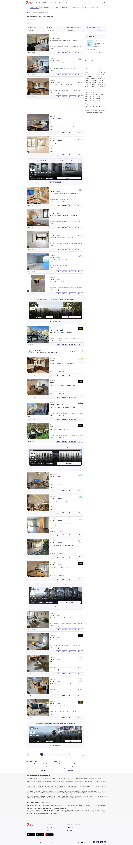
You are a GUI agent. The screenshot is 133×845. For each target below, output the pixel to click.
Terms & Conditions (31, 842)
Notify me (72, 351)
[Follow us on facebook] (97, 842)
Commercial (53, 2)
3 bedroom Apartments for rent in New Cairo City (96, 65)
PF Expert (69, 830)
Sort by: (95, 23)
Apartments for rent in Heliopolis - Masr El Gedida (96, 94)
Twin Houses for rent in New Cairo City (94, 82)
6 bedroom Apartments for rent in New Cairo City (96, 86)
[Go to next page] (83, 754)
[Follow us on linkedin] (105, 842)
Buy (36, 2)
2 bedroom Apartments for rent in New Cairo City (96, 67)
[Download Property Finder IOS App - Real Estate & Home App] (31, 834)
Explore (65, 2)
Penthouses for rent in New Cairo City (93, 76)
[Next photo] (48, 42)
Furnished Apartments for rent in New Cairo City (96, 63)
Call (59, 52)
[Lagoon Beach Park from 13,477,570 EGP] (55, 734)
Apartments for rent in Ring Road (92, 100)
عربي (78, 842)
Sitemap (55, 842)
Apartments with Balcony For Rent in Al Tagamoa (64, 768)
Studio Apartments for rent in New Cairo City (95, 72)
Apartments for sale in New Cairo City (93, 106)
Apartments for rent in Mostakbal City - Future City (96, 98)
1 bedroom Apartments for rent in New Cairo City (96, 74)
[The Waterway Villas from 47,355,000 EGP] (55, 457)
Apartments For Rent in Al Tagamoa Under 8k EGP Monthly (40, 763)
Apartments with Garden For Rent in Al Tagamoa (64, 766)
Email (65, 52)
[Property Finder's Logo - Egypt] (29, 2)
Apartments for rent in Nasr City (92, 92)
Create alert (32, 23)
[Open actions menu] (82, 52)
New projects (46, 2)
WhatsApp (73, 52)
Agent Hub (70, 827)
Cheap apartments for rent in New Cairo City (37, 766)
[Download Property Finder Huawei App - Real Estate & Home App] (49, 834)
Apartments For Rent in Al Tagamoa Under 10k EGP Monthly (40, 768)
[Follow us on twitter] (101, 842)
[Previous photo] (28, 42)
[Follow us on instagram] (94, 842)
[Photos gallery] (38, 42)
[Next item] (104, 49)
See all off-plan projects (55, 182)
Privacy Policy (41, 842)
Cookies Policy (48, 842)
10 (69, 754)
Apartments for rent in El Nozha (92, 96)
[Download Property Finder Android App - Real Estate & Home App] (40, 834)
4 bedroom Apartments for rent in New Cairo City (96, 78)
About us (49, 827)
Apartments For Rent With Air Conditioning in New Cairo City (66, 763)
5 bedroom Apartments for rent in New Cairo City (96, 84)
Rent (40, 2)
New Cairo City (34, 7)
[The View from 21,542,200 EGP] (55, 595)
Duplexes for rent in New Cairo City (93, 70)
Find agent (60, 2)
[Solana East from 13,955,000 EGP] (55, 310)
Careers (49, 830)
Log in (104, 2)
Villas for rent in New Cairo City (92, 69)
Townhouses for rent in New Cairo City (94, 80)
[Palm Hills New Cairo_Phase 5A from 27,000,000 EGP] (55, 171)
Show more (99, 30)
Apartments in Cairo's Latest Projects (93, 112)
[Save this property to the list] (79, 52)
